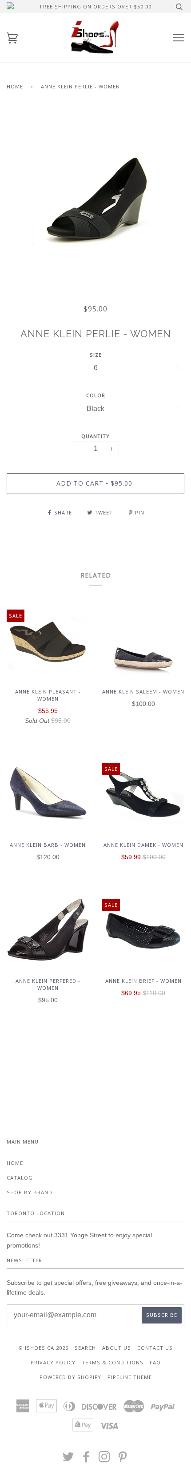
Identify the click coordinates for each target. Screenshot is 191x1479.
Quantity (95, 436)
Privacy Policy (53, 1362)
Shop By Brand (29, 1192)
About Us (116, 1347)
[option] (95, 199)
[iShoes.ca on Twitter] (68, 1459)
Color (95, 395)
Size (96, 354)
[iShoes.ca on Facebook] (86, 1459)
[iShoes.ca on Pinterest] (123, 1459)
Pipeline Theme (129, 1377)
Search (85, 1347)
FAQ (155, 1362)
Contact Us (155, 1347)
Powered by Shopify (70, 1377)
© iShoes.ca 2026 (43, 1347)
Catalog (20, 1177)
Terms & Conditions (112, 1362)
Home (15, 86)
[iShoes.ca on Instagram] (105, 1459)
